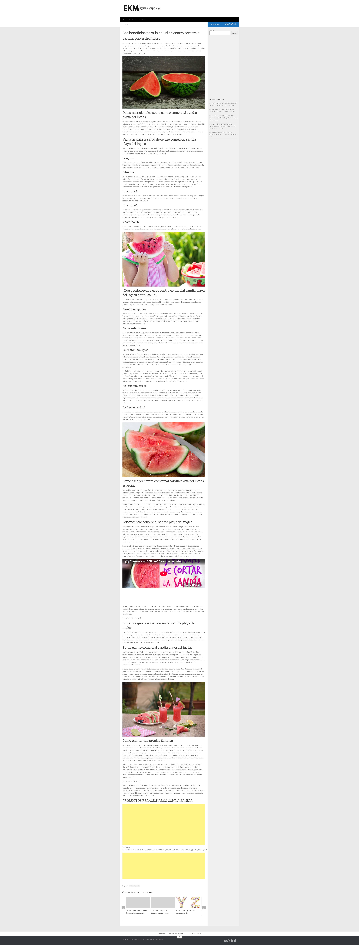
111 (138, 886)
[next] (204, 907)
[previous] (123, 907)
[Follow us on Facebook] (232, 24)
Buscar (211, 30)
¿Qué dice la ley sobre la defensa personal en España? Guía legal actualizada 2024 (223, 134)
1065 (135, 886)
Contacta (142, 19)
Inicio (124, 19)
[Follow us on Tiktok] (235, 24)
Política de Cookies (194, 934)
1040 (131, 886)
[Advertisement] (163, 824)
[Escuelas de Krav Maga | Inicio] (141, 8)
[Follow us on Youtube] (226, 24)
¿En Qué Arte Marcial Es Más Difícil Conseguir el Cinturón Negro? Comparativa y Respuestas (223, 118)
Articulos (132, 19)
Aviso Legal (162, 934)
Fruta (125, 24)
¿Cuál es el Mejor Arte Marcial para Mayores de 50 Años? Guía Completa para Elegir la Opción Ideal (222, 126)
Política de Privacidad (176, 934)
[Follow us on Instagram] (229, 24)
